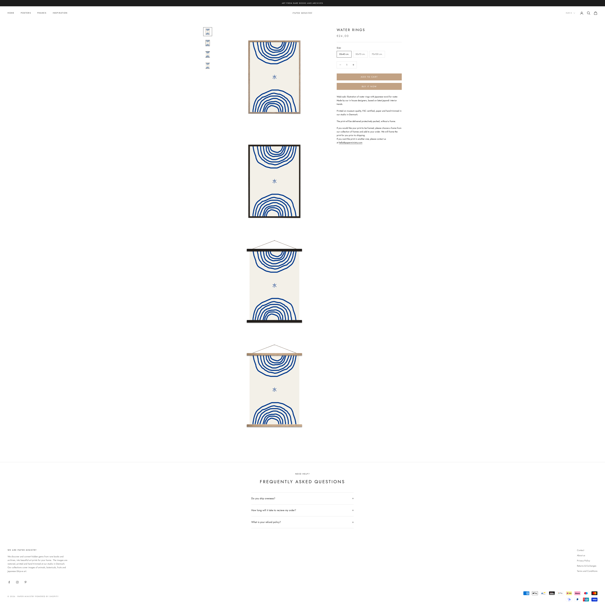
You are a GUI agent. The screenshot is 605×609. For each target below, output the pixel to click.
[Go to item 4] (207, 65)
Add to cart (369, 76)
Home (11, 13)
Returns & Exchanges (586, 565)
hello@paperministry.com (350, 142)
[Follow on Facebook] (9, 582)
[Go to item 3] (207, 54)
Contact (580, 550)
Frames (41, 13)
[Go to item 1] (207, 31)
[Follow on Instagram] (17, 582)
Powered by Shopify (47, 596)
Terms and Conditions (587, 571)
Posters (26, 13)
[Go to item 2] (207, 43)
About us (581, 555)
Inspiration (60, 13)
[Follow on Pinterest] (25, 582)
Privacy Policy (583, 560)
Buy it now (369, 86)
